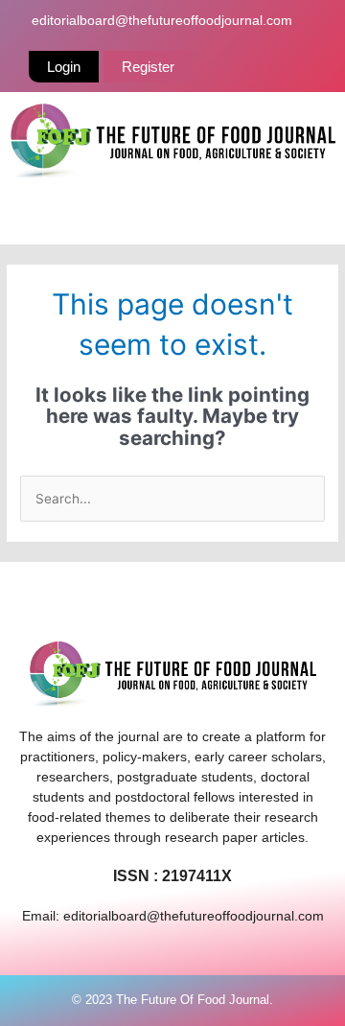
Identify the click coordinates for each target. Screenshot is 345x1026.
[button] (172, 216)
